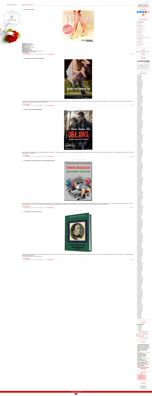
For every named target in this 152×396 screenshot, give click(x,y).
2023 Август (139, 276)
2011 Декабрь (140, 110)
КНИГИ (27, 259)
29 (145, 68)
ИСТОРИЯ (140, 35)
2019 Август (139, 219)
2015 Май (139, 159)
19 (139, 67)
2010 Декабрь (140, 99)
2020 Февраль (140, 226)
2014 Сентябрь (140, 149)
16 (146, 65)
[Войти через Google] (148, 12)
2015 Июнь (139, 160)
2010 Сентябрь (140, 96)
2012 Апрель (139, 115)
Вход (148, 6)
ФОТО (139, 23)
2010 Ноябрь (139, 98)
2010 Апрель (139, 90)
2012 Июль (139, 118)
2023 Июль (139, 275)
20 (141, 67)
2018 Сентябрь (140, 206)
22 (145, 67)
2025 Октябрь (140, 306)
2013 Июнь (139, 131)
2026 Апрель (139, 313)
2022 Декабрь (140, 267)
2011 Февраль (140, 102)
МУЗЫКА (27, 54)
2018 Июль (139, 204)
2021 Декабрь (140, 252)
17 (148, 65)
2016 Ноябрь (139, 180)
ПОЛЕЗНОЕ (140, 41)
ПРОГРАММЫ (140, 26)
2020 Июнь (139, 231)
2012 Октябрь (140, 122)
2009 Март (139, 74)
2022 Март (139, 256)
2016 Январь (139, 168)
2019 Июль (139, 218)
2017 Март (139, 185)
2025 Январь (139, 295)
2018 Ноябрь (139, 208)
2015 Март (139, 156)
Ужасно (139, 330)
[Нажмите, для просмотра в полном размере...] (78, 41)
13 (141, 65)
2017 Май (139, 187)
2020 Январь (139, 225)
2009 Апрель (139, 76)
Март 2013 (143, 59)
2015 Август (139, 162)
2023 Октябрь (140, 278)
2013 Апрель (139, 129)
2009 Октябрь (140, 83)
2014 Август (139, 148)
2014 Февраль (140, 141)
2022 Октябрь (140, 264)
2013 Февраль (140, 127)
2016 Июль (139, 175)
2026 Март (139, 312)
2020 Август (139, 233)
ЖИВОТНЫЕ (140, 44)
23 (146, 67)
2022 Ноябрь (139, 265)
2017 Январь (139, 182)
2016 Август (139, 176)
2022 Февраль (140, 255)
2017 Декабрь (140, 195)
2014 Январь (139, 140)
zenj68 (40, 105)
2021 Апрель (139, 243)
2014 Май (139, 144)
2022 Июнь (139, 259)
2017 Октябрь (140, 193)
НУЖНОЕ (139, 39)
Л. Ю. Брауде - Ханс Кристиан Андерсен (33, 211)
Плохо (139, 329)
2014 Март (139, 142)
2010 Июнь (139, 92)
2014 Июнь (139, 146)
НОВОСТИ (140, 21)
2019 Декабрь (140, 224)
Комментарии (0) (51, 54)
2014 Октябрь (140, 150)
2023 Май (139, 272)
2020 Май (139, 230)
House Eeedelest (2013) (29, 9)
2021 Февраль (140, 240)
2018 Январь (139, 197)
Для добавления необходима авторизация (143, 368)
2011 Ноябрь (139, 109)
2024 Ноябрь (139, 293)
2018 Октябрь (140, 207)
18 (137, 67)
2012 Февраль (140, 112)
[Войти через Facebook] (143, 12)
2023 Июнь (139, 274)
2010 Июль (139, 93)
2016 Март (139, 170)
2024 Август (139, 289)
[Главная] (147, 2)
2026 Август (139, 318)
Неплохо (140, 327)
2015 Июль (139, 161)
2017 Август (139, 191)
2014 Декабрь (140, 153)
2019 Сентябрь (140, 220)
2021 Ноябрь (139, 251)
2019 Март (139, 213)
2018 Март (139, 199)
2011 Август (139, 105)
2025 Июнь (139, 301)
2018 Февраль (140, 198)
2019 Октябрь (140, 221)
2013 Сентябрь (140, 135)
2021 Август (139, 248)
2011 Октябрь (140, 108)
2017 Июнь (139, 188)
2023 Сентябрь (140, 277)
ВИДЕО (139, 25)
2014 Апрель (139, 143)
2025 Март (139, 297)
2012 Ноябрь (139, 123)
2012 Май (139, 116)
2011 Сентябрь (140, 106)
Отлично (140, 325)
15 (145, 65)
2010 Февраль (140, 87)
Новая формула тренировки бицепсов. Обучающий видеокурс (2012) (39, 160)
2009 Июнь (139, 78)
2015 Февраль (140, 155)
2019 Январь (139, 211)
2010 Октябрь (140, 97)
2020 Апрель (139, 229)
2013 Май (139, 130)
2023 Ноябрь (139, 280)
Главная (23, 4)
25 (137, 68)
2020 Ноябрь (139, 237)
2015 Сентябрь (140, 163)
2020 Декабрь (140, 238)
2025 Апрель (139, 299)
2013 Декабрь (140, 138)
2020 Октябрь (140, 236)
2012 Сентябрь (140, 121)
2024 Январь (139, 282)
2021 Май (139, 244)
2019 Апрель (139, 214)
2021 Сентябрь (140, 249)
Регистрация (143, 6)
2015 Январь (139, 154)
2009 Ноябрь (139, 84)
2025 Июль (139, 302)
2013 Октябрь (140, 136)
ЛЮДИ (139, 45)
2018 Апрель (139, 200)
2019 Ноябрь (139, 223)
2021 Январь (139, 239)
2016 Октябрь (140, 179)
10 (148, 64)
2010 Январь (139, 86)
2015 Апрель (139, 157)
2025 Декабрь (140, 308)
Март (30, 4)
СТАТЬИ (139, 28)
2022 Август (139, 262)
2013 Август (139, 134)
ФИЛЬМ (27, 105)
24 (148, 67)
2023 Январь (139, 268)
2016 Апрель (139, 172)
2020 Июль (139, 232)
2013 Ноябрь (139, 137)
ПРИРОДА (140, 42)
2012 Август (139, 119)
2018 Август (139, 205)
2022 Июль (139, 261)
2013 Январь (139, 125)
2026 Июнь (139, 315)
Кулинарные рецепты (142, 379)
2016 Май (139, 173)
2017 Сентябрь (140, 192)
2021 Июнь (139, 245)
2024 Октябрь (140, 291)
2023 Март (139, 270)
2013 (27, 4)
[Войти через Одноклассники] (143, 15)
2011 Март (139, 103)
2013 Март (139, 128)
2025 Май (139, 300)
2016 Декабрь (140, 181)
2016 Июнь (139, 174)
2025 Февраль (140, 296)
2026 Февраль (140, 310)
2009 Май (139, 77)
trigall (40, 54)
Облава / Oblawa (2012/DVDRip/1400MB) (32, 109)
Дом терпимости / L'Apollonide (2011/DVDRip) (34, 58)
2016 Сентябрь (140, 178)
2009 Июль (139, 79)
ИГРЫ (139, 34)
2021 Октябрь (140, 250)
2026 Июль (139, 316)
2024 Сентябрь (140, 290)
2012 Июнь (139, 117)
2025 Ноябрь (139, 307)
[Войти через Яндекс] (146, 12)
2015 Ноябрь (139, 166)
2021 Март (139, 242)
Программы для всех (142, 376)
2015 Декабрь (140, 167)
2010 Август (139, 95)
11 (137, 65)
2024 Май (139, 287)
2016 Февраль (140, 169)
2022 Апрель (139, 257)
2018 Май (139, 201)
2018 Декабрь (140, 210)
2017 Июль (139, 189)
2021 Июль (139, 246)
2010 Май (139, 91)
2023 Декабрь (140, 281)
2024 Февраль (140, 283)
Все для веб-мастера (142, 375)
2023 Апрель (139, 271)
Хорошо (140, 326)
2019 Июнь (139, 217)
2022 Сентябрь (140, 263)
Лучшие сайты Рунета (142, 378)
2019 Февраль (140, 212)
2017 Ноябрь (139, 194)
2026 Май (139, 314)
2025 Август (139, 303)
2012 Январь (139, 111)
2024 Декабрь (140, 294)
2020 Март (139, 227)
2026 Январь (139, 309)
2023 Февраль (140, 269)
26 (139, 68)
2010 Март (139, 89)
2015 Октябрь (140, 165)
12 (139, 65)
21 (143, 67)
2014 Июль (139, 147)
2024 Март (139, 284)
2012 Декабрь (140, 124)
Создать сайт (140, 374)
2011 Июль (139, 104)
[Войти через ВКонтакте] (140, 12)
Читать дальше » (26, 52)
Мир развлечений (141, 377)
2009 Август (139, 80)
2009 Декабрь (140, 85)
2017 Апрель (139, 186)
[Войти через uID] (138, 12)
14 (143, 65)
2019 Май (139, 216)
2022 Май (139, 258)
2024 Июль (139, 288)
